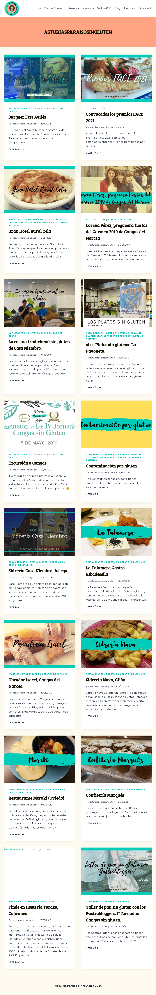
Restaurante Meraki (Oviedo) (36, 798)
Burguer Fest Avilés (27, 117)
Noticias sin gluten (119, 219)
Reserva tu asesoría (81, 8)
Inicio (37, 8)
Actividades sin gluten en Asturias (30, 108)
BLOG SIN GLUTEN (96, 108)
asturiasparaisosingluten (25, 123)
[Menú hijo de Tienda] (129, 8)
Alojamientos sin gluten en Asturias (31, 219)
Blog (117, 8)
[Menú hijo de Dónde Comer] (54, 8)
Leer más (16, 149)
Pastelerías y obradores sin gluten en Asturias (38, 674)
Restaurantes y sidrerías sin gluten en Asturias (115, 562)
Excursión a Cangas (27, 463)
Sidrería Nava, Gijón (105, 680)
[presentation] (39, 78)
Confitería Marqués (105, 795)
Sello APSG (104, 8)
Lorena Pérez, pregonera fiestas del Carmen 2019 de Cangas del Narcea (116, 231)
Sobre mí (145, 8)
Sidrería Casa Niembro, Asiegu (38, 570)
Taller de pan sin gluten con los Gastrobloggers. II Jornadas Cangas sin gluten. (116, 913)
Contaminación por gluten (111, 466)
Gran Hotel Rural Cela (30, 231)
